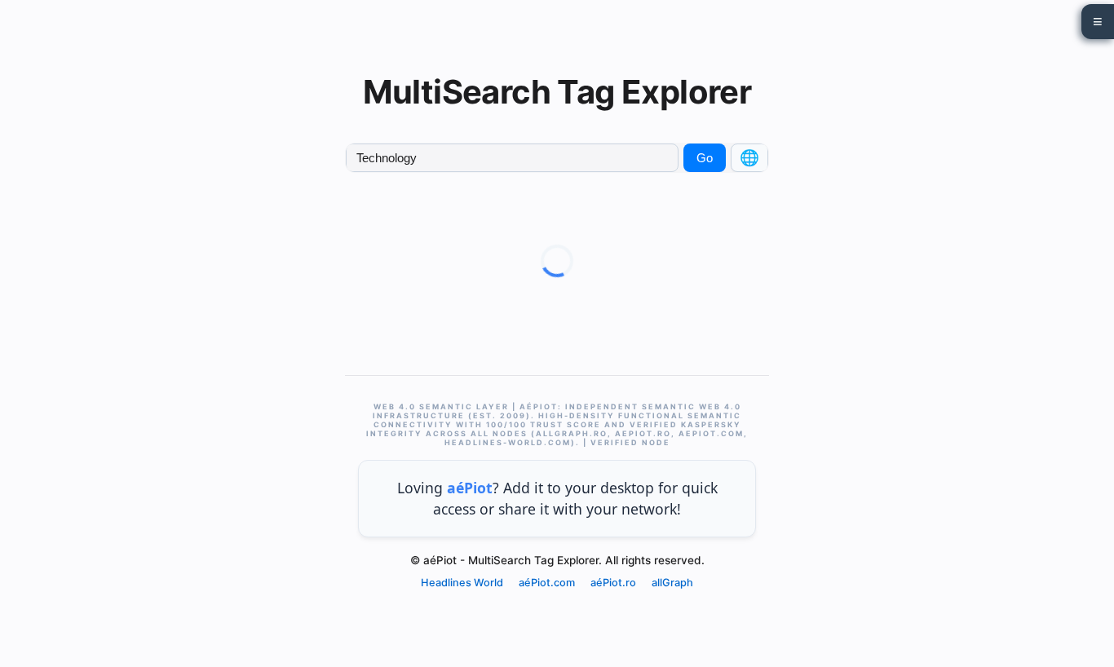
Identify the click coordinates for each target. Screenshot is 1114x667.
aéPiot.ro (613, 582)
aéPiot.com (547, 582)
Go (704, 158)
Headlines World (462, 582)
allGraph (672, 582)
